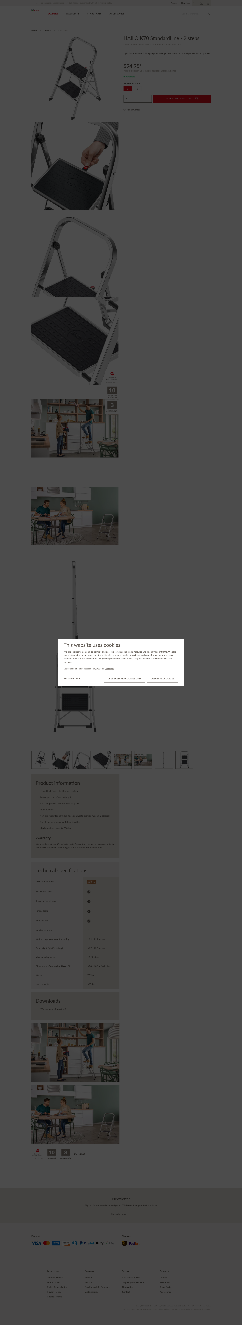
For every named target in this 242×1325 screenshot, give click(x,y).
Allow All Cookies (162, 678)
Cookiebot (109, 669)
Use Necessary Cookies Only (124, 678)
